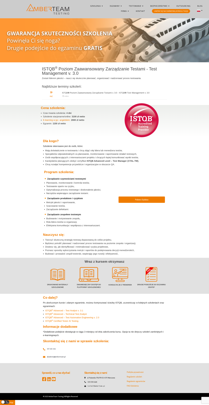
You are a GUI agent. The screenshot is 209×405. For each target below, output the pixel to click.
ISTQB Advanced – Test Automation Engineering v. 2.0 (72, 317)
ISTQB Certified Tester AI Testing (61, 321)
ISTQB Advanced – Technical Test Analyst (66, 314)
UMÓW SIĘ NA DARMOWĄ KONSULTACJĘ (171, 11)
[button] (5, 402)
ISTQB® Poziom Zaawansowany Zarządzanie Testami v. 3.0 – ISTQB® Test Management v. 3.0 (105, 92)
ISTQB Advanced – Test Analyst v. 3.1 (64, 310)
